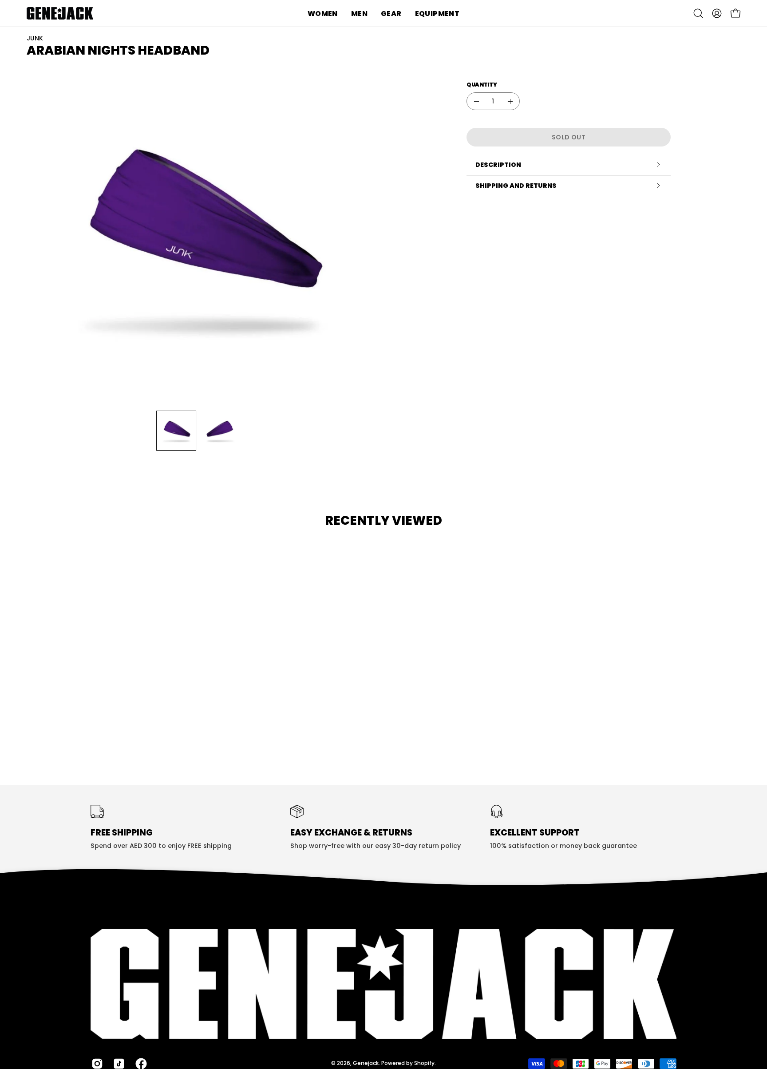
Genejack (366, 1063)
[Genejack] (60, 13)
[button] (322, 13)
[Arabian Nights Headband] (176, 431)
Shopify (424, 1063)
